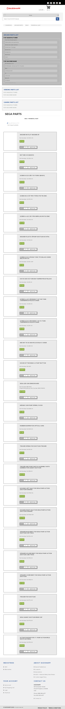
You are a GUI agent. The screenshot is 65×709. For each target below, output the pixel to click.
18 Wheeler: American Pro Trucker (14, 66)
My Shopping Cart (9, 687)
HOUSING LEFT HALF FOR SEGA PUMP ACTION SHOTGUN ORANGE (35, 489)
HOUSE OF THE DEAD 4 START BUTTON (33, 363)
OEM (5, 667)
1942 (6, 68)
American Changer (10, 47)
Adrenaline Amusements (12, 42)
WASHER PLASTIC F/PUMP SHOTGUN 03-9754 (34, 236)
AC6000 (7, 80)
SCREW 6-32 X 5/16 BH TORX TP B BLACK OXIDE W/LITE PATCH (35, 257)
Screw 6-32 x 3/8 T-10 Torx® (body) (32, 175)
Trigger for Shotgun (27, 597)
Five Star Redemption (11, 40)
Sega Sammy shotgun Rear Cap (31, 617)
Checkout (7, 692)
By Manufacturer (11, 37)
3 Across (7, 75)
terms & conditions (54, 708)
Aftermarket (7, 669)
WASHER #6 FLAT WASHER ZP (29, 134)
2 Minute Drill (8, 70)
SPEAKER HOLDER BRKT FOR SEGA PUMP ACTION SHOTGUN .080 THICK (36, 554)
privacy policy (42, 708)
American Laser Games (11, 44)
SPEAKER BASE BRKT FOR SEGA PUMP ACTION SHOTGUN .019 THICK (35, 532)
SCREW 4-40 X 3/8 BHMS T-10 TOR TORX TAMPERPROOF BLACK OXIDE (33, 299)
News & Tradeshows (40, 667)
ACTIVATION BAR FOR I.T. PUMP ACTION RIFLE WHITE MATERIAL (35, 638)
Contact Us (38, 698)
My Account (7, 685)
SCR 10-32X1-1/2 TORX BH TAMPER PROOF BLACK (36, 279)
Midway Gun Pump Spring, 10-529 (31, 405)
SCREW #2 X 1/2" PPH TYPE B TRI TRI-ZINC (33, 196)
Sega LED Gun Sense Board (29, 383)
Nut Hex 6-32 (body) (27, 155)
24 (5, 73)
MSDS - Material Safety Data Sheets (45, 674)
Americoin (8, 49)
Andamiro (8, 52)
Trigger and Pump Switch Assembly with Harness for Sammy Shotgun (35, 467)
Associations (38, 672)
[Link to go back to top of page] (61, 705)
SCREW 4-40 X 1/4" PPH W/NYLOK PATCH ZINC (35, 216)
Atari (6, 57)
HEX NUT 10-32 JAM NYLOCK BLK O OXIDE (33, 342)
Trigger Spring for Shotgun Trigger (33, 446)
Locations (37, 669)
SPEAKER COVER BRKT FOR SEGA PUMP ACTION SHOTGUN (35, 575)
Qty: (21, 147)
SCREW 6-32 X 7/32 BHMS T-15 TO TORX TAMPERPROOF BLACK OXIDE (33, 321)
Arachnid (7, 54)
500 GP (7, 78)
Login (41, 10)
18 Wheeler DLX (9, 63)
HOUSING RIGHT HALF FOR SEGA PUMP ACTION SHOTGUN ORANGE (35, 510)
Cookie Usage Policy (40, 677)
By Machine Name (10, 61)
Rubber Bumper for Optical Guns (32, 426)
